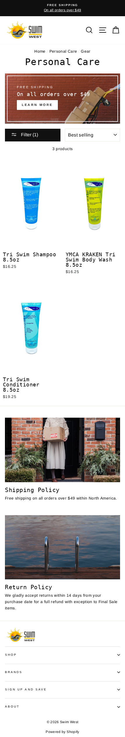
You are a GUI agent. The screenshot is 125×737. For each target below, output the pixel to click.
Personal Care (63, 51)
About (12, 706)
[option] (62, 8)
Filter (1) (29, 134)
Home (39, 51)
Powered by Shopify (62, 732)
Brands (13, 672)
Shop (11, 654)
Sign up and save (26, 689)
